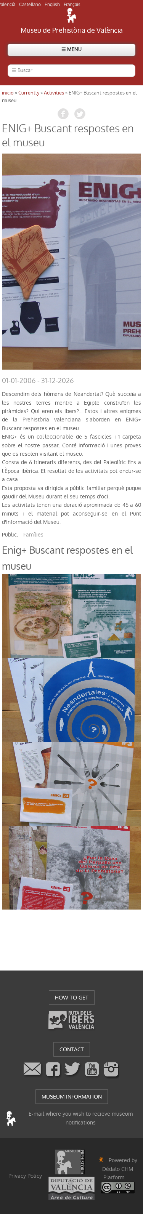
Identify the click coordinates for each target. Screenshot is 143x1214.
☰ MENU (71, 49)
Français (72, 5)
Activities (54, 93)
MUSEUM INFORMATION (72, 1096)
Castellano (30, 5)
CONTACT (71, 1049)
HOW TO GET (71, 997)
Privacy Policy (25, 1176)
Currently (28, 93)
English (52, 5)
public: (10, 534)
